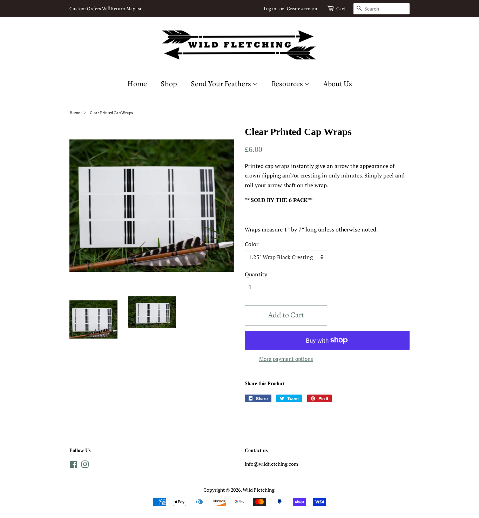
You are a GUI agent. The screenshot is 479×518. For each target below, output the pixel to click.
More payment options (286, 358)
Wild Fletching (258, 490)
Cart (340, 8)
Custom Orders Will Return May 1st (105, 8)
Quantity (256, 274)
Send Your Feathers (221, 84)
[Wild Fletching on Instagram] (85, 466)
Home (137, 84)
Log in (270, 8)
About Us (337, 84)
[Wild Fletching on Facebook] (73, 466)
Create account (302, 8)
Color (251, 244)
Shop (169, 84)
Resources (287, 84)
